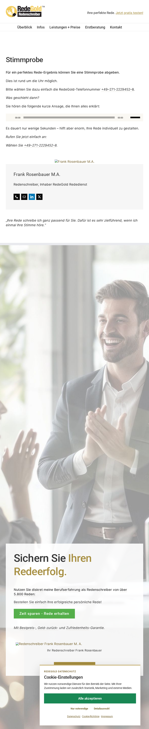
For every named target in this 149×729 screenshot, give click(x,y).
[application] (74, 117)
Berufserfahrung (67, 589)
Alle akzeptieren (90, 698)
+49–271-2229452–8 (117, 89)
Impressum (107, 716)
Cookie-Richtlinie (90, 716)
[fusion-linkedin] (32, 197)
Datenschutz (73, 716)
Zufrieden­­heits (77, 628)
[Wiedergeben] (11, 117)
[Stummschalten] (127, 117)
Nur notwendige (79, 708)
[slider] (135, 116)
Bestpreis (27, 628)
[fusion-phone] (17, 197)
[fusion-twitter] (39, 197)
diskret (37, 589)
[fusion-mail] (24, 197)
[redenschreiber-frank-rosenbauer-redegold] (49, 644)
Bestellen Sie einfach (30, 602)
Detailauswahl (101, 708)
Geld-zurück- (48, 628)
